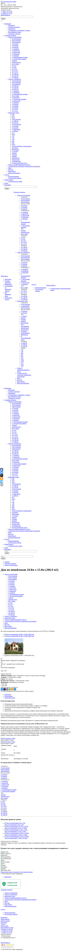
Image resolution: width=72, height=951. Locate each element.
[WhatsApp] (10, 689)
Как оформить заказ (14, 32)
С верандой (15, 50)
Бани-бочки (12, 171)
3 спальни (15, 45)
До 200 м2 (15, 77)
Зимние (14, 156)
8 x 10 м (14, 69)
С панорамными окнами (20, 57)
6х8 (13, 114)
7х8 (13, 138)
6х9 (13, 116)
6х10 (13, 134)
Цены (6, 183)
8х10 (13, 144)
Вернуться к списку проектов (10, 872)
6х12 (13, 117)
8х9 (13, 143)
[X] (4, 689)
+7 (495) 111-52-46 (6, 11)
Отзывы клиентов (14, 27)
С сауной (15, 151)
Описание (7, 694)
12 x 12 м (15, 72)
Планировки (8, 696)
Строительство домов (15, 181)
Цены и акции (5, 921)
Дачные (14, 60)
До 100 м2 (15, 74)
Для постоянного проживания (21, 146)
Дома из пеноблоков (15, 37)
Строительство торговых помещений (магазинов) (24, 166)
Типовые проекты (10, 35)
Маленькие (15, 149)
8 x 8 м (14, 67)
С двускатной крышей (19, 59)
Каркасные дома (14, 112)
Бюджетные (16, 158)
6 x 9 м (14, 65)
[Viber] (7, 689)
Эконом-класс (16, 62)
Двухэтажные (16, 40)
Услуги (6, 175)
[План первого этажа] (8, 738)
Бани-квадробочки (14, 173)
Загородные (16, 159)
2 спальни (15, 44)
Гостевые (15, 148)
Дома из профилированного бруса (19, 164)
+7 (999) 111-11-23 (6, 13)
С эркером (15, 102)
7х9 (13, 139)
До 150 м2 (15, 76)
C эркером (15, 55)
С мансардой (16, 52)
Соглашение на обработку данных (19, 30)
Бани (9, 168)
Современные (16, 161)
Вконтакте (7, 877)
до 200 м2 (15, 131)
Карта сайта (4, 926)
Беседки (10, 170)
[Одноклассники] (12, 689)
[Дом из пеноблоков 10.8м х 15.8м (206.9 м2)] (19, 634)
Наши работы (8, 180)
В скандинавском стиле (19, 163)
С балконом (16, 54)
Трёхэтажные (16, 42)
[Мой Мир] (15, 689)
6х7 (13, 133)
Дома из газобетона (14, 79)
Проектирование (13, 176)
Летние (14, 153)
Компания (7, 24)
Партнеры (11, 25)
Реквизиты (11, 29)
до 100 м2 (15, 121)
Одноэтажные (16, 39)
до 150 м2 (15, 123)
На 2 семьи (15, 64)
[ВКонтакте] (2, 689)
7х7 (13, 136)
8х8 (13, 141)
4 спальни (15, 47)
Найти (3, 18)
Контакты (7, 185)
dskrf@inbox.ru (5, 15)
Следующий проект (26, 872)
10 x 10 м (15, 71)
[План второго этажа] (8, 742)
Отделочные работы (14, 178)
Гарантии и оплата (14, 34)
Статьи (3, 924)
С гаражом (15, 49)
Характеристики (9, 698)
